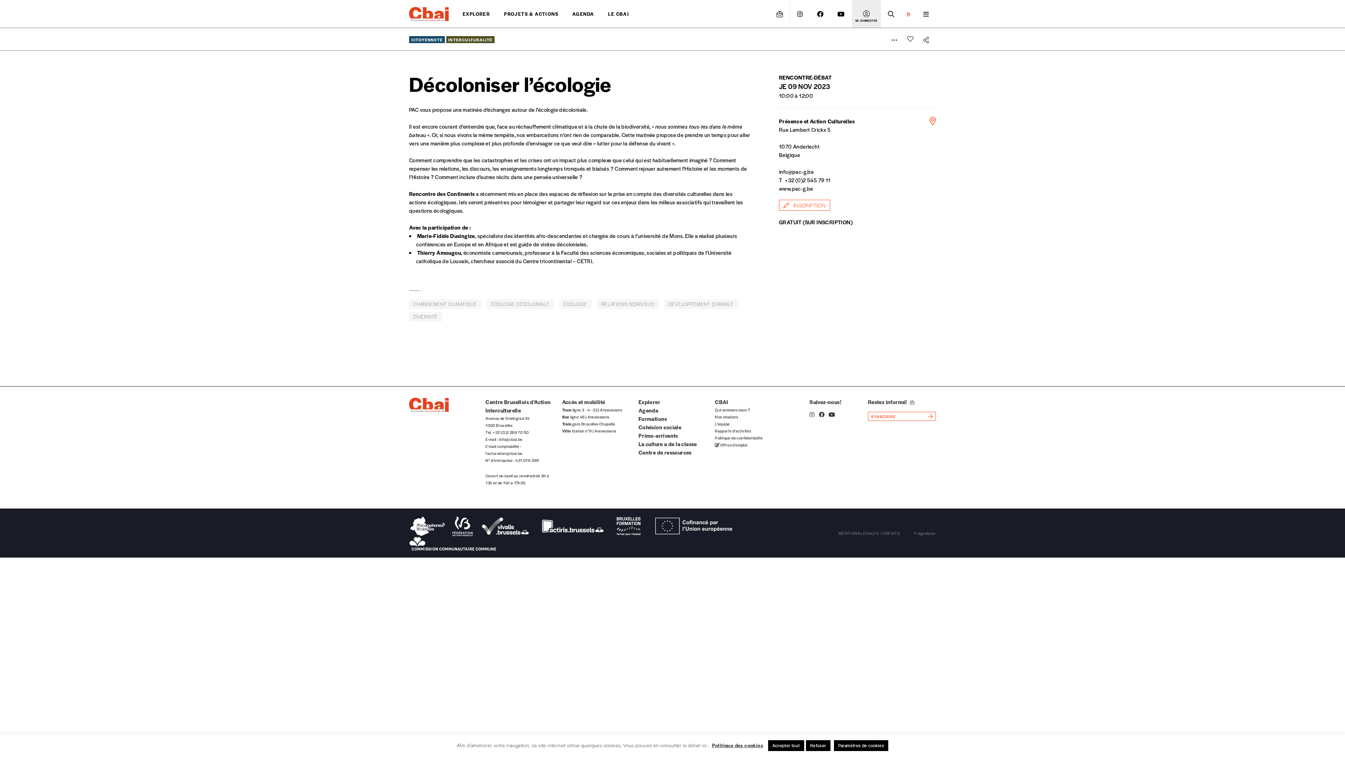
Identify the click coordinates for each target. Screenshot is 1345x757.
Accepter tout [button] (786, 745)
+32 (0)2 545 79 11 (807, 180)
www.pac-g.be (796, 188)
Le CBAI (618, 14)
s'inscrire (883, 416)
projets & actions (531, 14)
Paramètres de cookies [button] (861, 745)
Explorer (476, 14)
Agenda (583, 14)
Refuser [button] (818, 745)
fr (909, 14)
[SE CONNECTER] (866, 14)
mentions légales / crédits (869, 533)
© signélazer (925, 533)
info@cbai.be (511, 439)
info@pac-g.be (796, 171)
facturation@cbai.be (504, 453)
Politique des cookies (737, 745)
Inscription (809, 205)
